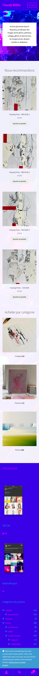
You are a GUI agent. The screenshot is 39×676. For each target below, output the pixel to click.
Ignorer (5, 665)
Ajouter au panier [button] (19, 123)
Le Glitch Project (14, 635)
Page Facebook (9, 467)
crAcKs (10, 631)
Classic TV (14, 640)
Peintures (9, 619)
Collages (8, 610)
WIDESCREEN (16, 644)
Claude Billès (11, 5)
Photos (8, 623)
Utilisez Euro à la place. (17, 662)
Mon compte (6, 672)
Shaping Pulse (13, 614)
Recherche (19, 672)
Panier (30, 670)
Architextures (13, 627)
